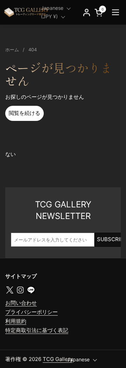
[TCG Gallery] (27, 12)
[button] (99, 12)
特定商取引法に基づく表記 (36, 330)
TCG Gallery (57, 359)
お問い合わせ (21, 302)
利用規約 (15, 321)
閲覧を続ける (24, 113)
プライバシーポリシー (31, 312)
